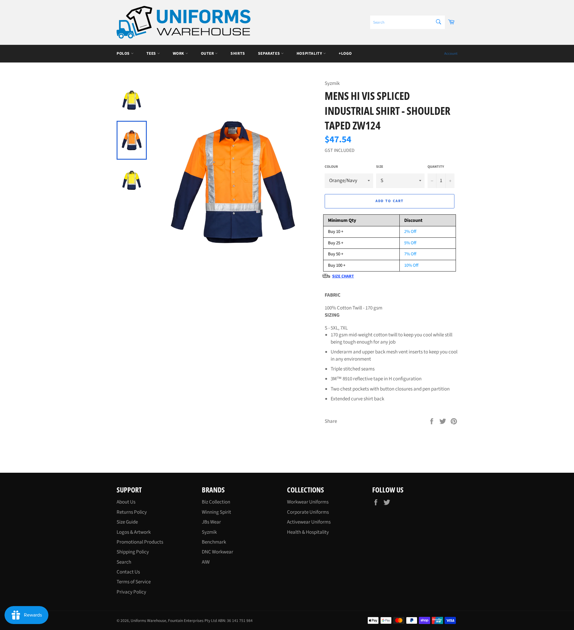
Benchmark (214, 542)
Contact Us (128, 572)
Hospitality (310, 53)
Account (450, 53)
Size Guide (127, 522)
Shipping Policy (133, 552)
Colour (331, 166)
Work (179, 53)
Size (379, 166)
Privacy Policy (131, 592)
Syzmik (209, 532)
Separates (269, 53)
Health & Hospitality (308, 532)
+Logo (345, 53)
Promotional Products (140, 542)
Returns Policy (132, 512)
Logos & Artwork (134, 532)
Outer (208, 53)
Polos (124, 53)
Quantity (436, 166)
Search (124, 562)
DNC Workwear (217, 552)
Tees (151, 53)
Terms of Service (134, 581)
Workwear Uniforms (308, 502)
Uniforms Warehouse (148, 620)
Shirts (237, 53)
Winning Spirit (216, 512)
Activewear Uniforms (309, 522)
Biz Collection (216, 502)
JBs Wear (211, 522)
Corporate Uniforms (308, 512)
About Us (126, 502)
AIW (206, 562)
